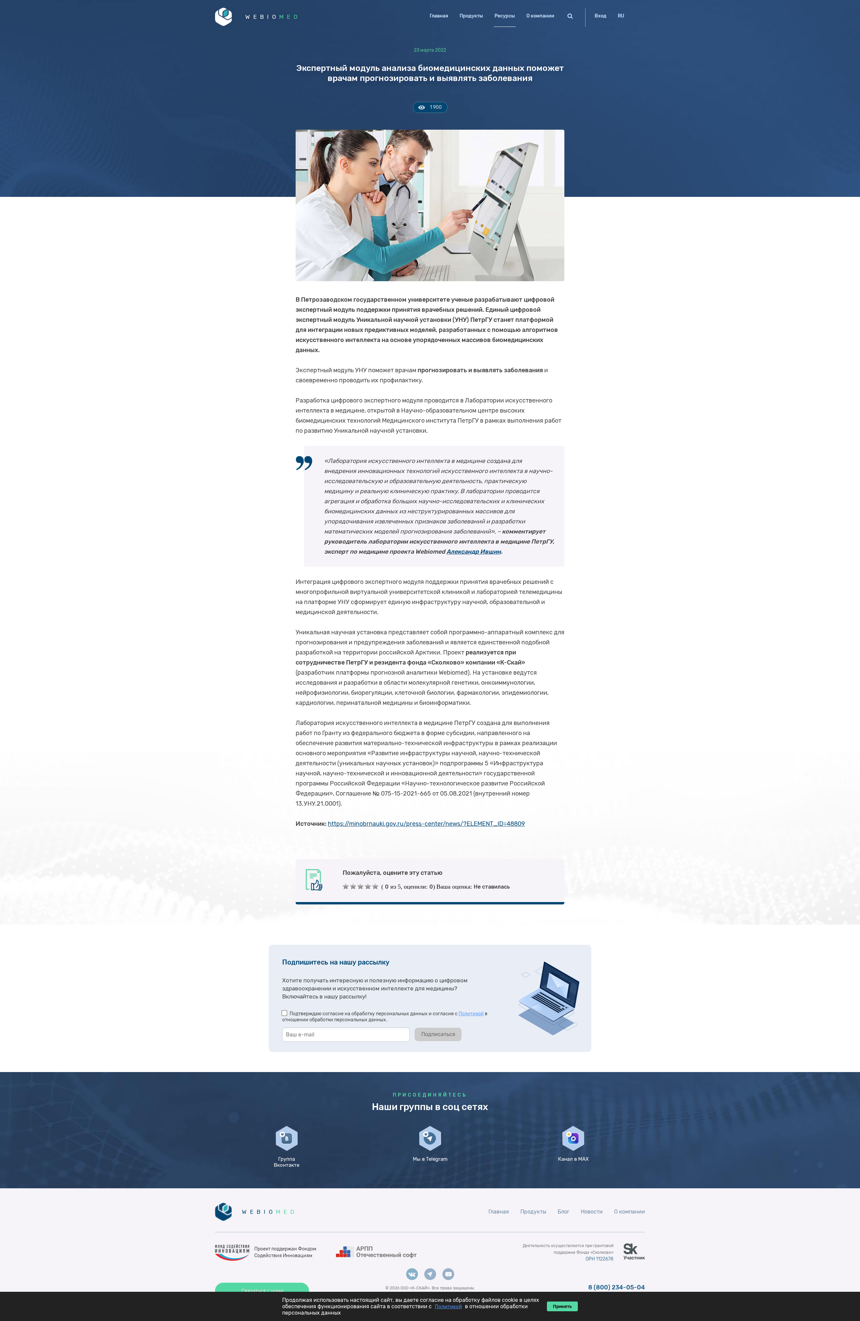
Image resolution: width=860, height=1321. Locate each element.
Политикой (471, 1014)
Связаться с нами (262, 1291)
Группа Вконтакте (286, 1162)
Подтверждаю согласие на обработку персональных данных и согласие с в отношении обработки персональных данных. (384, 1017)
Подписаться (438, 1034)
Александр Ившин (473, 551)
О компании (540, 16)
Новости (592, 1211)
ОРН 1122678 (599, 1259)
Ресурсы (504, 16)
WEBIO (273, 16)
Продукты (471, 16)
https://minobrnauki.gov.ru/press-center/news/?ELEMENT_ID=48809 (426, 823)
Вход (600, 16)
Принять (562, 1306)
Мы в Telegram (430, 1159)
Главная (439, 16)
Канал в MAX (573, 1159)
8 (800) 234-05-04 (616, 1287)
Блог (563, 1211)
